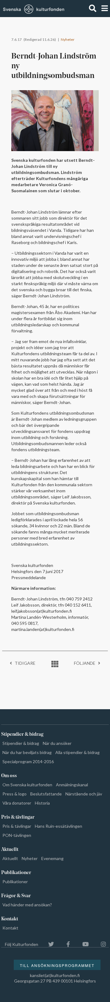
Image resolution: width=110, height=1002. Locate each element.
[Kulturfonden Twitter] (48, 944)
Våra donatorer (16, 802)
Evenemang (52, 858)
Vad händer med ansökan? (27, 904)
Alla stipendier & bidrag (77, 752)
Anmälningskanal (72, 784)
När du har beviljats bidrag (27, 752)
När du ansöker (57, 743)
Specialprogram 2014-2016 (28, 761)
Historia (42, 802)
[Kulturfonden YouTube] (82, 944)
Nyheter (68, 39)
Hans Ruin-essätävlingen (58, 826)
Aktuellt (10, 858)
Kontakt (10, 927)
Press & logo (14, 793)
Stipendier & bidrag (20, 743)
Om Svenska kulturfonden (27, 784)
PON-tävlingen (16, 835)
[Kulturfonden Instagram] (100, 944)
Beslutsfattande (46, 793)
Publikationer (15, 881)
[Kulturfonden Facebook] (65, 944)
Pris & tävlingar (16, 826)
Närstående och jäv (83, 793)
